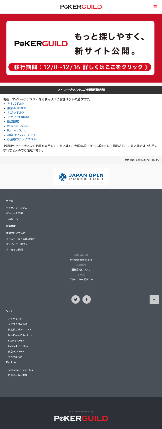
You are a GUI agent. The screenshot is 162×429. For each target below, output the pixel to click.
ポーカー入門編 (14, 213)
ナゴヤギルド (16, 112)
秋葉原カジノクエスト (22, 139)
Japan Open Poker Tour (21, 370)
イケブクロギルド (19, 117)
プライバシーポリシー (18, 244)
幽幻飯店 (13, 121)
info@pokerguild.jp (81, 259)
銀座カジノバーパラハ (22, 135)
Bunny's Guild (16, 130)
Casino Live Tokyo (18, 346)
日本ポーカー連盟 (17, 375)
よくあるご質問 (14, 249)
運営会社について (15, 233)
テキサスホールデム (16, 207)
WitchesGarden (18, 126)
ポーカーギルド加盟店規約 (20, 238)
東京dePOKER (16, 108)
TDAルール (12, 219)
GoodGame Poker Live (20, 335)
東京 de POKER (16, 351)
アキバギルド (16, 104)
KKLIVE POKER (16, 340)
